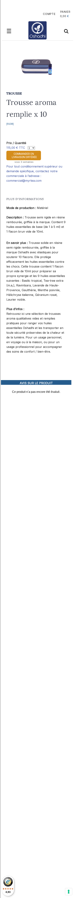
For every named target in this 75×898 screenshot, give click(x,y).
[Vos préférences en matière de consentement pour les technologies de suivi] (68, 891)
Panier (65, 11)
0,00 (63, 16)
